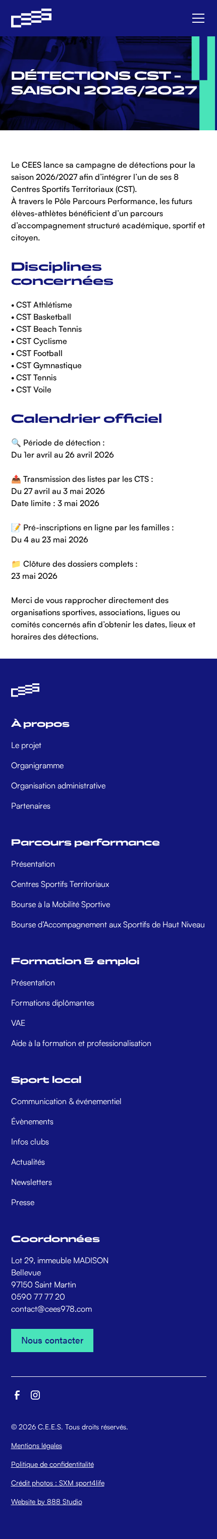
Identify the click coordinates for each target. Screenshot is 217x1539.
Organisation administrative (58, 785)
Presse (22, 1202)
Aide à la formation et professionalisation (81, 1043)
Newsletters (31, 1182)
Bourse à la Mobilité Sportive (60, 904)
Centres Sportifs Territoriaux (60, 884)
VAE (18, 1023)
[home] (31, 18)
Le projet (26, 745)
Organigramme (37, 765)
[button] (196, 18)
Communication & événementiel (66, 1101)
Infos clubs (30, 1141)
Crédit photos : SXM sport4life (57, 1482)
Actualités (28, 1162)
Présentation (33, 864)
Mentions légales (36, 1445)
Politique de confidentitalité (52, 1464)
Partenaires (30, 806)
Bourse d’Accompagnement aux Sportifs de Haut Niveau (108, 924)
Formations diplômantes (52, 1003)
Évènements (32, 1121)
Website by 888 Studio (46, 1501)
